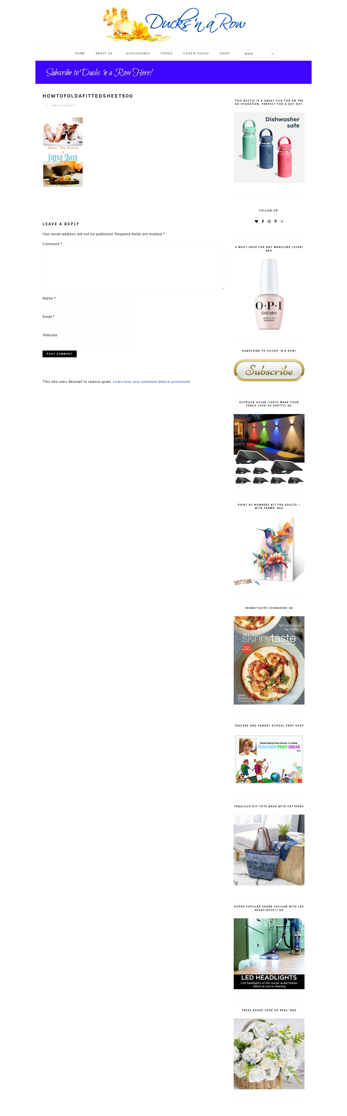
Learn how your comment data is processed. (152, 381)
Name (49, 298)
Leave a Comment (64, 105)
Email (48, 316)
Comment (52, 244)
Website (50, 335)
